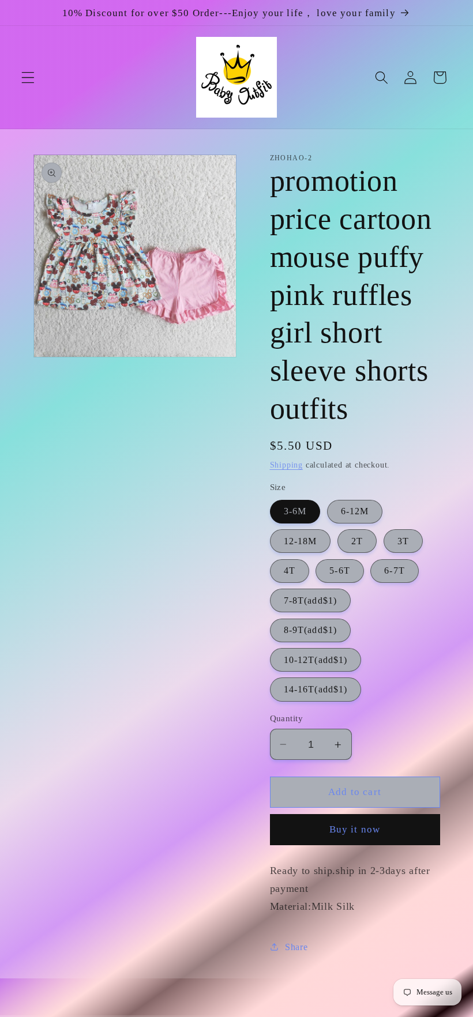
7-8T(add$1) (310, 600)
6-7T (394, 570)
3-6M (295, 511)
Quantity (286, 718)
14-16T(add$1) (316, 689)
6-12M (355, 511)
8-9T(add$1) (310, 630)
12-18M (300, 541)
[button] (28, 77)
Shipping (286, 465)
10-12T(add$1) (316, 660)
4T (289, 570)
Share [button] (296, 947)
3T (403, 541)
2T (357, 541)
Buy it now (355, 829)
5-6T (339, 570)
